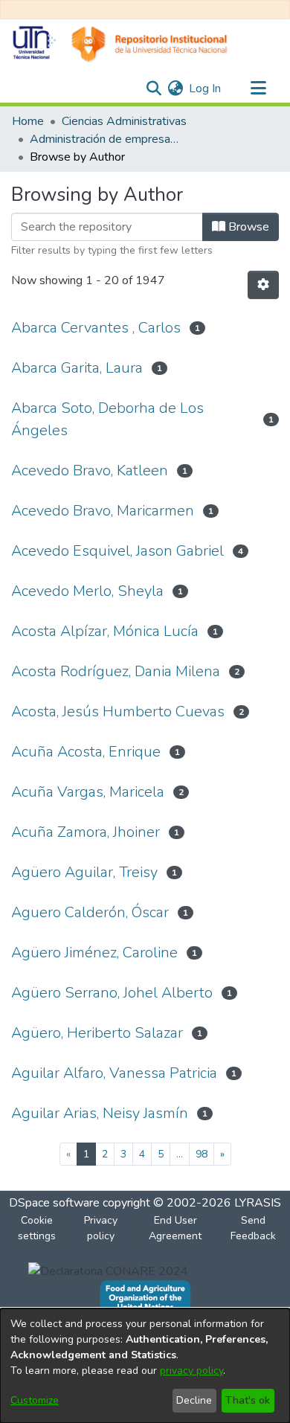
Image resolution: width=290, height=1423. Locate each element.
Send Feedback (253, 1228)
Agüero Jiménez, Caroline (94, 952)
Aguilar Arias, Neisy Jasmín (99, 1113)
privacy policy (191, 1370)
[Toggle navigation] (258, 88)
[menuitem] (175, 88)
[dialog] (145, 1365)
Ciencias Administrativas (124, 121)
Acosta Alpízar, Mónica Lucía (105, 631)
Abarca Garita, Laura (77, 368)
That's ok (247, 1400)
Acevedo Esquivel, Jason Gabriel (117, 551)
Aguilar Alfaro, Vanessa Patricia (114, 1073)
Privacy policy (100, 1228)
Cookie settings (37, 1228)
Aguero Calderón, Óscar (90, 912)
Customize (34, 1400)
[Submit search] (153, 88)
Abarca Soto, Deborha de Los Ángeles (107, 419)
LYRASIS (257, 1203)
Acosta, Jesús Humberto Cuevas (118, 711)
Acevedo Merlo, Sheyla (87, 591)
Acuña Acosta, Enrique (86, 752)
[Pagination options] (263, 285)
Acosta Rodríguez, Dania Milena (115, 671)
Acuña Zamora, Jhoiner (85, 832)
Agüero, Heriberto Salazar (97, 1033)
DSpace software (54, 1203)
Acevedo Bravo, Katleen (89, 470)
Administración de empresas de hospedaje (104, 139)
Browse (247, 227)
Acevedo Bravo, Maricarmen (102, 511)
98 (201, 1154)
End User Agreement (175, 1228)
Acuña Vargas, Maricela (87, 792)
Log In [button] (205, 88)
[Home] (119, 43)
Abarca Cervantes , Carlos (96, 328)
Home (28, 121)
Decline (194, 1400)
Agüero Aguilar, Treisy (84, 872)
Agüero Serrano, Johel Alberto (112, 993)
